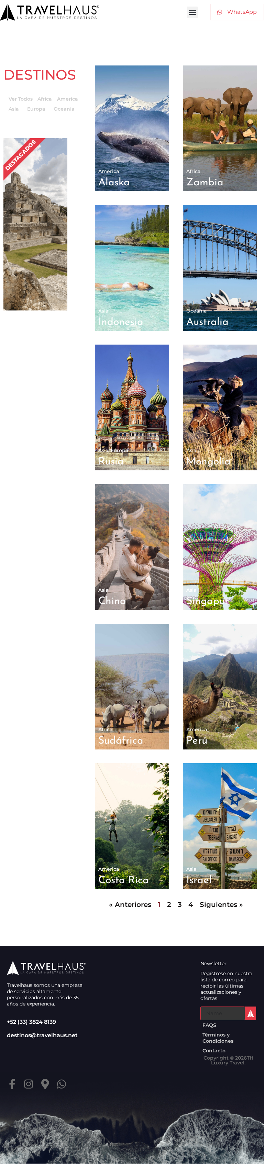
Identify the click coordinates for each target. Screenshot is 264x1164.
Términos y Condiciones (217, 1038)
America (67, 99)
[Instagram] (28, 1084)
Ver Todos (21, 99)
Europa (36, 109)
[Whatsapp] (61, 1084)
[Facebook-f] (12, 1084)
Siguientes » (221, 904)
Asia (14, 109)
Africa (44, 99)
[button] (192, 12)
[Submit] (250, 1013)
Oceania (64, 109)
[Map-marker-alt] (45, 1084)
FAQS (209, 1025)
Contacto (214, 1051)
